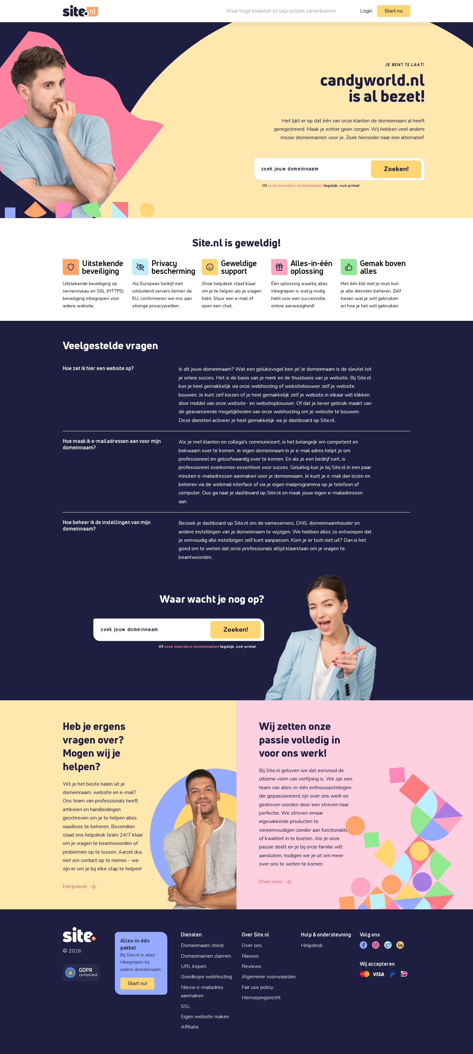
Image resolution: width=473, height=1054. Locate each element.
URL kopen (193, 966)
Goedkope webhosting (206, 976)
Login (366, 10)
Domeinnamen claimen (206, 956)
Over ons (252, 945)
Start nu (394, 11)
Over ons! (271, 881)
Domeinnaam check (202, 945)
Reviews (251, 966)
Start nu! (137, 983)
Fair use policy (257, 987)
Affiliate (190, 1026)
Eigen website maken (205, 1016)
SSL (185, 1006)
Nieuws (250, 956)
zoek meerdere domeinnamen (295, 185)
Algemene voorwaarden (269, 976)
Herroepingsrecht (261, 997)
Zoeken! (396, 169)
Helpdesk (75, 886)
